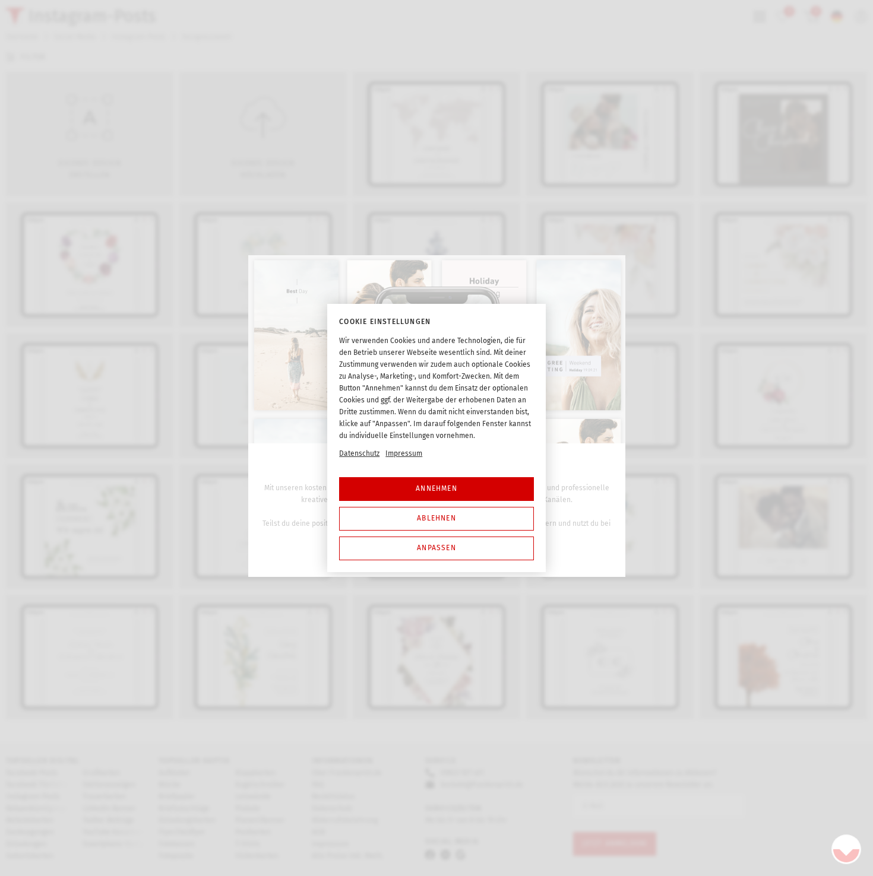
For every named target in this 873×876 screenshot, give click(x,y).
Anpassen (436, 548)
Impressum (403, 453)
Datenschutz (359, 453)
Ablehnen (436, 518)
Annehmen (436, 488)
